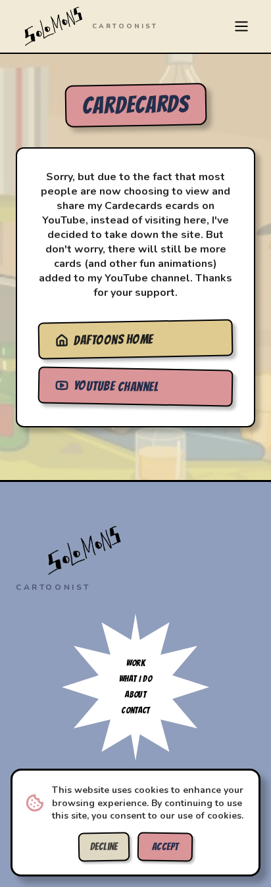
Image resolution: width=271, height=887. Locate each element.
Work (135, 663)
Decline (104, 847)
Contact (135, 710)
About (135, 695)
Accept (165, 847)
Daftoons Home (113, 340)
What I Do (135, 679)
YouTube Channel (116, 386)
